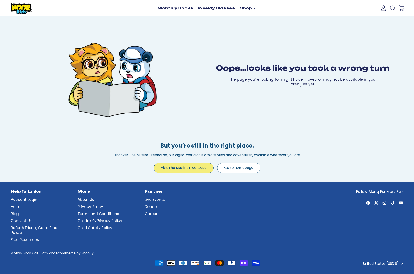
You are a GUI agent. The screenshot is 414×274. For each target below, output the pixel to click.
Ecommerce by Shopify (75, 253)
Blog (15, 213)
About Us (86, 199)
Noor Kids (31, 253)
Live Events (155, 199)
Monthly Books (175, 8)
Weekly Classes (216, 8)
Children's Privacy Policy (100, 220)
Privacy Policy (90, 206)
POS (45, 253)
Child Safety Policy (95, 227)
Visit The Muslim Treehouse (184, 167)
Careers (152, 213)
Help (15, 206)
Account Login (24, 199)
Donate (151, 206)
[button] (392, 8)
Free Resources (25, 239)
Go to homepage (238, 167)
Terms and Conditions (98, 213)
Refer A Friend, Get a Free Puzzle (34, 230)
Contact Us (21, 220)
